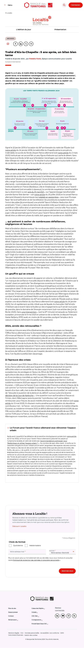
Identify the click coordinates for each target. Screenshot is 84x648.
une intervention (29, 312)
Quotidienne (18, 546)
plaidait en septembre (48, 197)
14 (75, 309)
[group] (42, 114)
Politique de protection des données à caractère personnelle (36, 560)
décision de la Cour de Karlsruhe (19, 396)
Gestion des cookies (30, 635)
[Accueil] (38, 5)
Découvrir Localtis (19, 526)
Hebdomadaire (35, 546)
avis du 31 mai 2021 (36, 192)
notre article (10, 150)
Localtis (9, 13)
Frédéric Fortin (35, 59)
